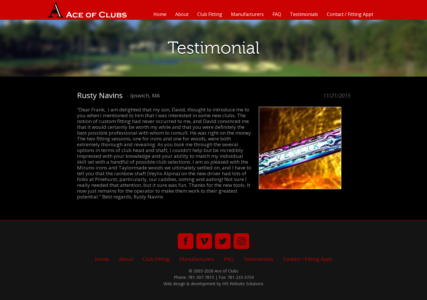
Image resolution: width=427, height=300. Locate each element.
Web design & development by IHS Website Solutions (213, 283)
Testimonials (304, 14)
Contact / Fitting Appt (350, 14)
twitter (223, 241)
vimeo (204, 241)
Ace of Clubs (87, 10)
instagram (241, 241)
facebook (185, 241)
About (182, 14)
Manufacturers (247, 14)
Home (159, 14)
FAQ (276, 14)
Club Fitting (209, 14)
